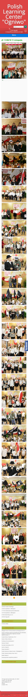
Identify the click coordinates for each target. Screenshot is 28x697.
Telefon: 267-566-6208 (7, 680)
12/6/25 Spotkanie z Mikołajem (8, 608)
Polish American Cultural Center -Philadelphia (11, 651)
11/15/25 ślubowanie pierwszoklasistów (10, 610)
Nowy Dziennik (5, 649)
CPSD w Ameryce (5, 632)
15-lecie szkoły (5, 623)
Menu (14, 35)
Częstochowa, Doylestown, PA (8, 637)
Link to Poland (5, 647)
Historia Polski (5, 643)
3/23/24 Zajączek (5, 616)
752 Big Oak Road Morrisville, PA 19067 (10, 679)
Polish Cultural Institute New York (9, 653)
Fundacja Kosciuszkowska (7, 641)
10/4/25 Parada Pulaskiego (8, 606)
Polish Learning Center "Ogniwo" (14, 14)
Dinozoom (7, 694)
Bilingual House (5, 630)
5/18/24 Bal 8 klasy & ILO (7, 614)
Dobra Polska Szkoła (6, 639)
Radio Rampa (5, 655)
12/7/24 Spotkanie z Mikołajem (8, 612)
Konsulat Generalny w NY (7, 645)
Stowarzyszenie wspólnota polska (9, 657)
